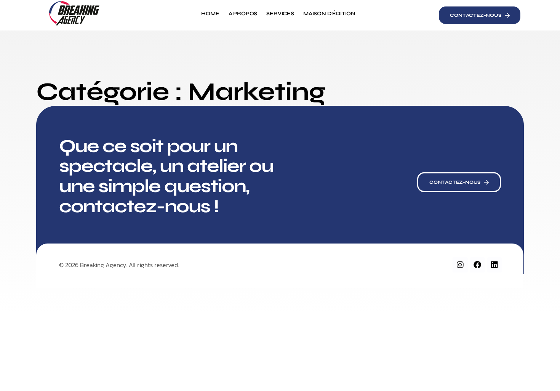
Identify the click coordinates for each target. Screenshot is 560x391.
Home (210, 13)
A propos (243, 13)
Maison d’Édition (329, 13)
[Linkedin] (494, 264)
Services (280, 13)
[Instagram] (460, 264)
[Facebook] (477, 264)
